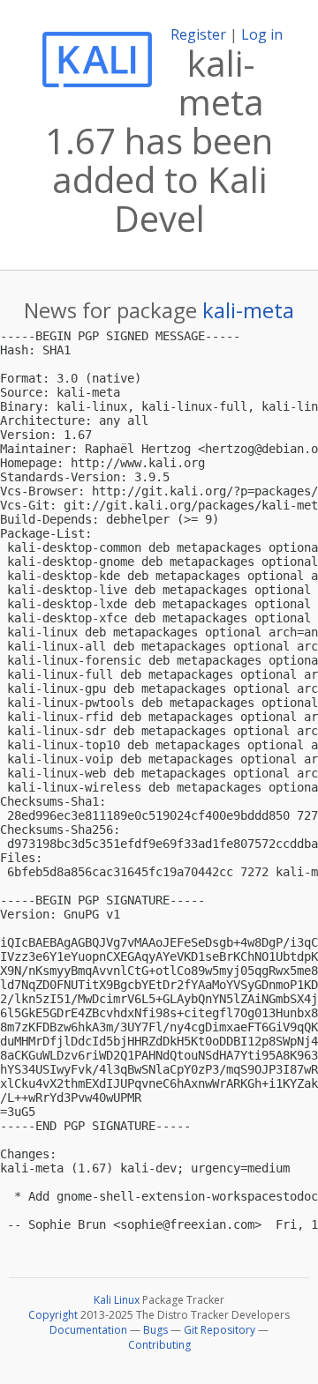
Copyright (53, 1314)
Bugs (155, 1329)
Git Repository (219, 1329)
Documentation (88, 1329)
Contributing (159, 1344)
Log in (262, 34)
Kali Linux (117, 1299)
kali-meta (248, 309)
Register (198, 34)
